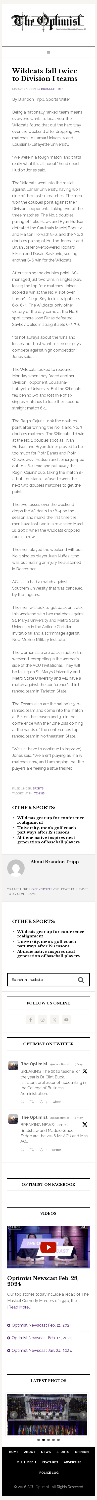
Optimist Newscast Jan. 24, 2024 (42, 1350)
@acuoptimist (59, 1064)
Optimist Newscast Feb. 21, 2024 (42, 1325)
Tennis (39, 793)
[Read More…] (19, 1307)
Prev (14, 1415)
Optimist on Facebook (48, 1185)
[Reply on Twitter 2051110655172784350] (23, 1150)
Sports (38, 788)
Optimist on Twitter (48, 1044)
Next (83, 1415)
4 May (79, 1117)
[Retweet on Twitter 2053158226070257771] (33, 1102)
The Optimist (34, 1064)
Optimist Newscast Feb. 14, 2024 (42, 1337)
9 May (79, 1064)
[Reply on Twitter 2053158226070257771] (23, 1102)
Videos (48, 1214)
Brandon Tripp (52, 89)
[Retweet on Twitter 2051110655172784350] (33, 1150)
